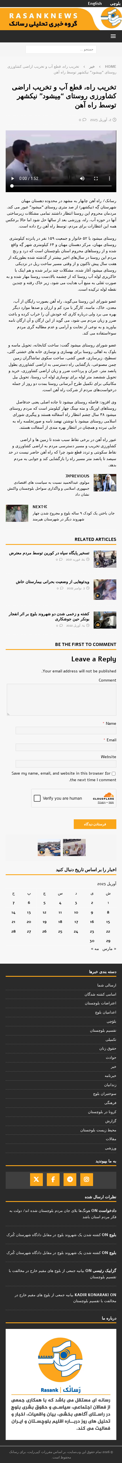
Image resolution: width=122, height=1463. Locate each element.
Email (111, 740)
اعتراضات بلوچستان (100, 1003)
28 (13, 931)
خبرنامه (110, 1075)
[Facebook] (53, 1179)
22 (108, 931)
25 (60, 931)
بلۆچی (111, 1021)
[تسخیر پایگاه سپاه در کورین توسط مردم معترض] (105, 559)
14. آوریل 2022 (75, 625)
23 (92, 931)
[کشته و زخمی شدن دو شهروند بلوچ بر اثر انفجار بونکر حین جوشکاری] (105, 620)
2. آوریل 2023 (100, 119)
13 (29, 912)
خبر (113, 1066)
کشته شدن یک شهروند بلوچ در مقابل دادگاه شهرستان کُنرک (54, 1235)
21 (13, 921)
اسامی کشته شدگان (100, 994)
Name (110, 723)
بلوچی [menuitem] (115, 3)
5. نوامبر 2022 (76, 588)
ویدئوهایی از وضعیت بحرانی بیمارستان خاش (52, 581)
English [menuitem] (95, 3)
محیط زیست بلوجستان (98, 1130)
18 (60, 921)
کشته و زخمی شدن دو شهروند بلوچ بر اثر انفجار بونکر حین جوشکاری (49, 616)
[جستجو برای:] (61, 49)
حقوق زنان (107, 1048)
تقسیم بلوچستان (103, 1030)
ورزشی (110, 1148)
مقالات (111, 1139)
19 (45, 921)
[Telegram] (70, 1179)
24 (76, 931)
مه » (95, 948)
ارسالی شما (106, 985)
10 (76, 912)
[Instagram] (86, 1179)
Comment (107, 680)
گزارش (110, 1121)
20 (29, 921)
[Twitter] (36, 1179)
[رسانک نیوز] (61, 26)
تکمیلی (111, 1039)
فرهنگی (110, 1102)
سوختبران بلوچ (104, 1093)
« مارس (109, 948)
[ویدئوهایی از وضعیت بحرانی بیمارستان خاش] (105, 589)
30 (92, 940)
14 (13, 912)
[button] (114, 36)
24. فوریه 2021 (75, 559)
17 (76, 921)
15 (108, 921)
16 (92, 921)
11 (60, 912)
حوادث (111, 1057)
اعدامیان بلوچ (105, 1012)
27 (29, 931)
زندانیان (110, 1084)
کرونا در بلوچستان (102, 1112)
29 (108, 940)
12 (44, 912)
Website (108, 757)
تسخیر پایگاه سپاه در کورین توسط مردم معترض (49, 553)
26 (44, 931)
